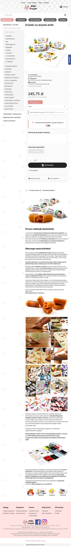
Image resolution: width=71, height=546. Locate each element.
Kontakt (57, 513)
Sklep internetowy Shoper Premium (35, 544)
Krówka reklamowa (21, 511)
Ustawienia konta (34, 511)
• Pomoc (23, 2)
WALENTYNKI (9, 83)
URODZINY (8, 69)
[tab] (27, 190)
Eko (7, 41)
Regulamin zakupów (9, 513)
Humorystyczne (10, 59)
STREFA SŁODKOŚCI (9, 121)
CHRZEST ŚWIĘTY (10, 75)
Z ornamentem (10, 56)
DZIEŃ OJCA (8, 92)
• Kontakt (46, 2)
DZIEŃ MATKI (9, 95)
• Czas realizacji (32, 2)
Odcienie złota (10, 39)
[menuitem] (7, 20)
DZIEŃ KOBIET (9, 97)
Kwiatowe (9, 36)
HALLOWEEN (9, 106)
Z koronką (9, 53)
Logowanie (45, 511)
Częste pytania (33, 515)
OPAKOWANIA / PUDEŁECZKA (12, 114)
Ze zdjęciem (9, 61)
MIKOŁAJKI (8, 89)
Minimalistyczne (10, 44)
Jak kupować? (33, 513)
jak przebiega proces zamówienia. (42, 484)
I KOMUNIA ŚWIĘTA (11, 66)
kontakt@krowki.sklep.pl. (49, 243)
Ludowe (8, 50)
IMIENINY (8, 72)
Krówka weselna (20, 513)
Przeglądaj (35, 151)
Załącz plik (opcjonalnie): (36, 147)
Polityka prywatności (9, 511)
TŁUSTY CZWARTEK (11, 80)
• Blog (40, 2)
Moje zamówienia (47, 513)
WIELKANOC (8, 86)
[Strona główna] (30, 8)
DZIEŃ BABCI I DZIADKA (12, 100)
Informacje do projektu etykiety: (39, 132)
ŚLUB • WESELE (9, 32)
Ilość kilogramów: (34, 103)
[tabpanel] (46, 345)
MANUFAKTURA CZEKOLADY (12, 117)
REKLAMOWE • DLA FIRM (10, 25)
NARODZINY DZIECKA (11, 77)
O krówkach (58, 511)
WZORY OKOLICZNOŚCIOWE (12, 28)
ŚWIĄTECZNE (9, 109)
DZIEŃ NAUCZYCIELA (11, 103)
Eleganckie (9, 47)
